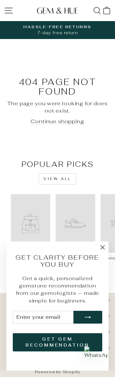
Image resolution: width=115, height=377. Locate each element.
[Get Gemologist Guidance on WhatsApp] (96, 358)
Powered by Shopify (57, 371)
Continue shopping (57, 121)
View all (57, 178)
